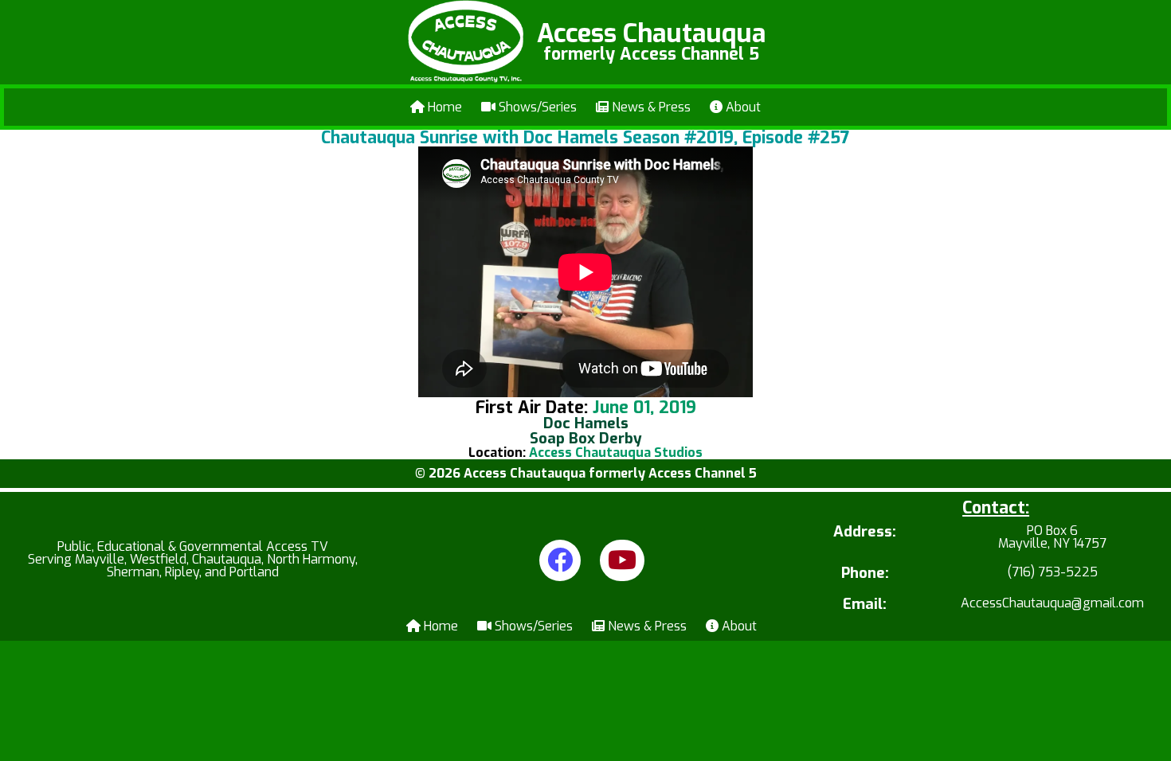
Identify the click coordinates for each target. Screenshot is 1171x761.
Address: (864, 533)
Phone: (865, 573)
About (742, 107)
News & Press (650, 107)
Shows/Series (536, 107)
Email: (865, 604)
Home (443, 107)
